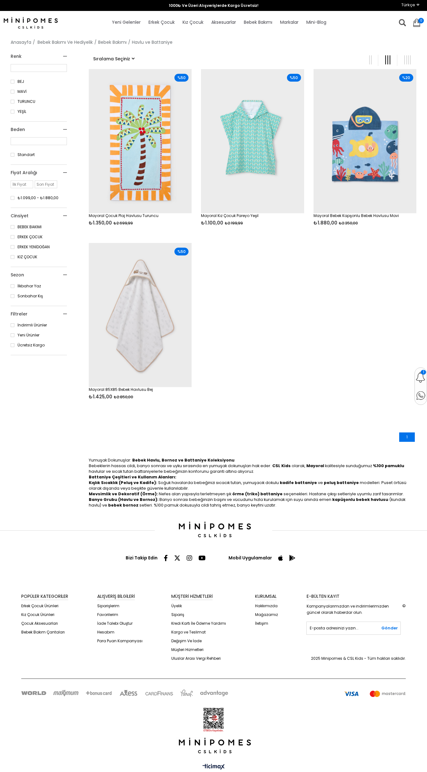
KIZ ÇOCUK (27, 257)
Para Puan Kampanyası (120, 640)
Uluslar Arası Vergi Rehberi (196, 658)
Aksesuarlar (223, 22)
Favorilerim (107, 614)
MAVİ (22, 91)
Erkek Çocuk (161, 22)
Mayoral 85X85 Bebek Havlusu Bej (121, 389)
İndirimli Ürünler (32, 325)
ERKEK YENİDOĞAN (34, 247)
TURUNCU (26, 101)
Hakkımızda (266, 605)
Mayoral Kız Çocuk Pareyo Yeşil (230, 215)
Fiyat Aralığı (24, 172)
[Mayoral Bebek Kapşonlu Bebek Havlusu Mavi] (365, 141)
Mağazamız (266, 614)
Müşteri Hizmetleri (187, 649)
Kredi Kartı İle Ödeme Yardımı (198, 623)
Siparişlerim (108, 605)
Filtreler (19, 314)
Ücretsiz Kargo (31, 345)
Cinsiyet (19, 216)
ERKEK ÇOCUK (30, 237)
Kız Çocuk (193, 22)
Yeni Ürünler (28, 335)
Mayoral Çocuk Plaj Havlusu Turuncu (123, 215)
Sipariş (177, 614)
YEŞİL (22, 112)
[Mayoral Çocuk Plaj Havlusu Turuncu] (140, 141)
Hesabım (105, 632)
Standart (26, 155)
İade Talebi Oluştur (115, 623)
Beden (18, 129)
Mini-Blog (316, 22)
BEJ (21, 81)
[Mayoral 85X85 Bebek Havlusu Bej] (140, 315)
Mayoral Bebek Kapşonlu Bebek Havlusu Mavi (356, 215)
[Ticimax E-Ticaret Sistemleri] (214, 767)
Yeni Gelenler (126, 22)
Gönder (389, 628)
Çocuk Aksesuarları (39, 623)
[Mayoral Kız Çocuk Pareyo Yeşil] (252, 141)
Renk (16, 56)
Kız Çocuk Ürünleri (37, 614)
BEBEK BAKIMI (30, 227)
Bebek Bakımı (258, 22)
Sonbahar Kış (30, 296)
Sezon (17, 275)
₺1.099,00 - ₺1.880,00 (38, 198)
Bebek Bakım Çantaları (43, 632)
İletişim (261, 623)
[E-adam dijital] (213, 746)
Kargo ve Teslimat (188, 632)
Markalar (289, 22)
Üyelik (176, 605)
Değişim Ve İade (186, 640)
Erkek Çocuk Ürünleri (39, 605)
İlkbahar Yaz (29, 286)
